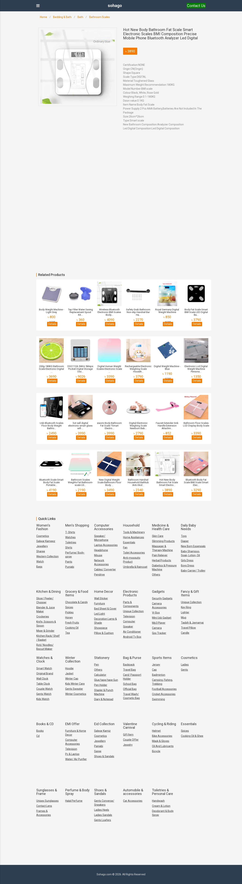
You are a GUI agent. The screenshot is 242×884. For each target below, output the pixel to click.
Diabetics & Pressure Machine (164, 567)
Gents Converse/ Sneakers (104, 802)
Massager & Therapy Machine (162, 548)
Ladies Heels (101, 809)
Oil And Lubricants (163, 746)
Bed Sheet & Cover (105, 608)
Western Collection (47, 556)
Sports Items (162, 658)
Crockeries (42, 616)
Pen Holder (100, 685)
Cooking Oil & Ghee (192, 735)
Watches (70, 537)
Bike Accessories (162, 735)
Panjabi (98, 746)
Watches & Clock (44, 659)
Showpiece (100, 627)
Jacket (69, 673)
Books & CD (45, 724)
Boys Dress (187, 565)
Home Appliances (133, 537)
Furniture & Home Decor (75, 732)
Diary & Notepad (103, 699)
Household (131, 525)
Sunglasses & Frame (46, 792)
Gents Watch (43, 693)
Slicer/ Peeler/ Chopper (45, 600)
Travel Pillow (188, 627)
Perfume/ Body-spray (75, 554)
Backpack (129, 664)
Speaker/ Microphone (101, 537)
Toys (184, 536)
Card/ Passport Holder (132, 676)
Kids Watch (42, 699)
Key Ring (186, 607)
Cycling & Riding (164, 724)
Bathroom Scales (99, 17)
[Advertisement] (113, 187)
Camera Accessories (159, 605)
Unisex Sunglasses (47, 800)
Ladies (185, 664)
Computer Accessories (103, 527)
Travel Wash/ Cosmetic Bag (131, 696)
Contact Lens (44, 805)
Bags (39, 566)
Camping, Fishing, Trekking (162, 681)
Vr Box (156, 612)
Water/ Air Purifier (76, 759)
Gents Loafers (102, 820)
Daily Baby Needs (188, 527)
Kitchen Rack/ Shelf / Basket (48, 637)
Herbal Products (161, 560)
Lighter (185, 612)
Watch (40, 561)
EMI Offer (72, 724)
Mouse (98, 555)
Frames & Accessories (43, 812)
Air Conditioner (132, 631)
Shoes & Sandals (104, 756)
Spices (69, 607)
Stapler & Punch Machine (103, 692)
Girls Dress (187, 560)
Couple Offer (131, 739)
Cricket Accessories (163, 694)
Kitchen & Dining (48, 591)
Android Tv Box (132, 636)
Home (43, 17)
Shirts (68, 547)
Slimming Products (163, 541)
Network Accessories (101, 562)
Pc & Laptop (72, 754)
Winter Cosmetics (75, 693)
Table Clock (43, 683)
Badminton (158, 674)
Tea (67, 632)
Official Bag (130, 689)
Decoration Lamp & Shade (105, 620)
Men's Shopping (77, 525)
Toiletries (70, 542)
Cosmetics (42, 536)
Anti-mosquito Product (131, 559)
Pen (96, 664)
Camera (157, 627)
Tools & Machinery (134, 532)
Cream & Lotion (161, 805)
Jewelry (128, 744)
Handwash (158, 800)
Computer (129, 621)
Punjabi (69, 566)
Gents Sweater (74, 688)
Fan (125, 547)
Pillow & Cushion (104, 633)
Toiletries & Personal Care (162, 792)
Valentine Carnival (130, 726)
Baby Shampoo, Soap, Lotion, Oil (190, 553)
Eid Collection (104, 724)
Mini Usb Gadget (161, 617)
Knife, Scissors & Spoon (46, 623)
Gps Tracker (159, 633)
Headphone (101, 550)
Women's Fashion (43, 527)
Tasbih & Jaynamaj (192, 622)
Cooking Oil (71, 627)
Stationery (101, 658)
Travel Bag (129, 669)
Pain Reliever (160, 555)
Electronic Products (130, 593)
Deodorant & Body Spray (163, 812)
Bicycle (156, 751)
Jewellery (42, 546)
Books (40, 730)
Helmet (156, 730)
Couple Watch (44, 688)
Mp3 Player (158, 622)
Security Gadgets (162, 598)
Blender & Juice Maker (45, 609)
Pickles (69, 612)
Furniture (99, 603)
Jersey (156, 664)
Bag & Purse (132, 658)
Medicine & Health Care (161, 527)
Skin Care (157, 536)
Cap (154, 669)
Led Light (99, 613)
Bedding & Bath (62, 17)
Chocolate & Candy (76, 602)
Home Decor (103, 591)
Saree (97, 751)
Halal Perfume (73, 800)
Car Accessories (132, 800)
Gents (184, 669)
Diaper (185, 541)
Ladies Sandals (103, 814)
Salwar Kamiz (102, 730)
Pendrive (99, 574)
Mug (183, 617)
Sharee (40, 551)
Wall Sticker (101, 598)
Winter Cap (71, 678)
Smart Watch (44, 668)
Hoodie (69, 668)
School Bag (130, 683)
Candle (185, 632)
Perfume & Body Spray (77, 792)
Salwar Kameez (45, 541)
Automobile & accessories (133, 792)
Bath (80, 17)
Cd (38, 735)
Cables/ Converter (105, 569)
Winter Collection (72, 659)
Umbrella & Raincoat (135, 566)
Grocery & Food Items (76, 593)
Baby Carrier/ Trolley (193, 570)
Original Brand (44, 673)
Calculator (100, 674)
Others (156, 574)
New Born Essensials (193, 546)
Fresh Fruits (72, 622)
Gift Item (128, 734)
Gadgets (158, 591)
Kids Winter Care (75, 683)
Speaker (128, 626)
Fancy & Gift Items (190, 593)
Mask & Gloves (160, 741)
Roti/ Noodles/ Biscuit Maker (45, 646)
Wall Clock (42, 678)
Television (129, 616)
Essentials (129, 542)
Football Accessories (164, 689)
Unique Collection (133, 611)
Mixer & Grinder (45, 630)
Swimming (158, 699)
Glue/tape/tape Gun (106, 679)
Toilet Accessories (134, 552)
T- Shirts (70, 532)
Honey (69, 617)
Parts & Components (131, 604)
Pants (68, 561)
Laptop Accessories (106, 545)
